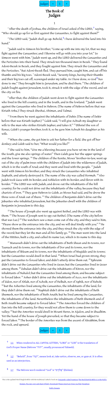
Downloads (54, 383)
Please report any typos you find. (70, 383)
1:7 (12, 370)
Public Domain (54, 388)
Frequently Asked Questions (68, 379)
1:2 (12, 356)
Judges (44, 3)
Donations (85, 383)
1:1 (12, 343)
